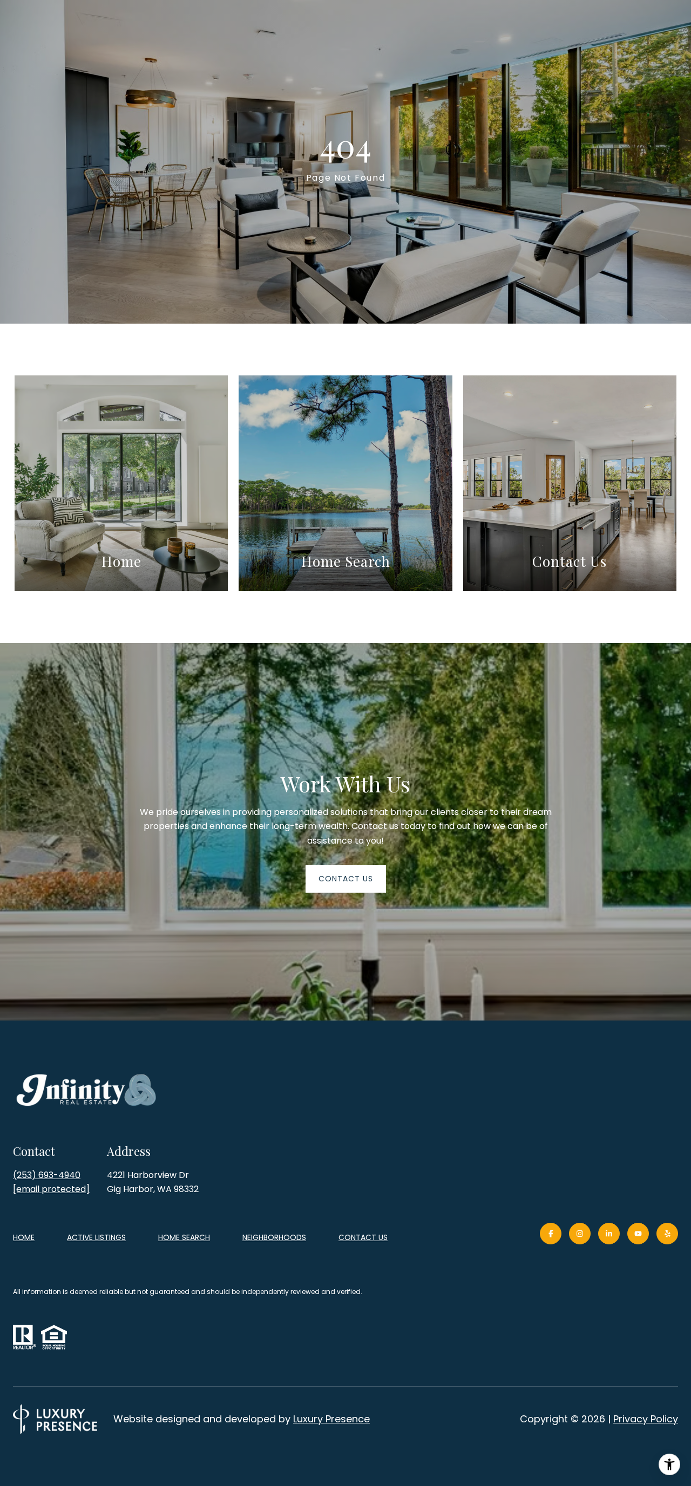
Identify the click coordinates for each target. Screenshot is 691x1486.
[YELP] (667, 1233)
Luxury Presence (331, 1419)
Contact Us (363, 1238)
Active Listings (96, 1237)
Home (24, 1237)
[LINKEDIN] (609, 1233)
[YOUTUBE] (638, 1233)
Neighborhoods (274, 1237)
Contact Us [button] (346, 878)
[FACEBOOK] (550, 1233)
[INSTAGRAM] (580, 1233)
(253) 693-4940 (46, 1175)
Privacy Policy (645, 1419)
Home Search (184, 1237)
